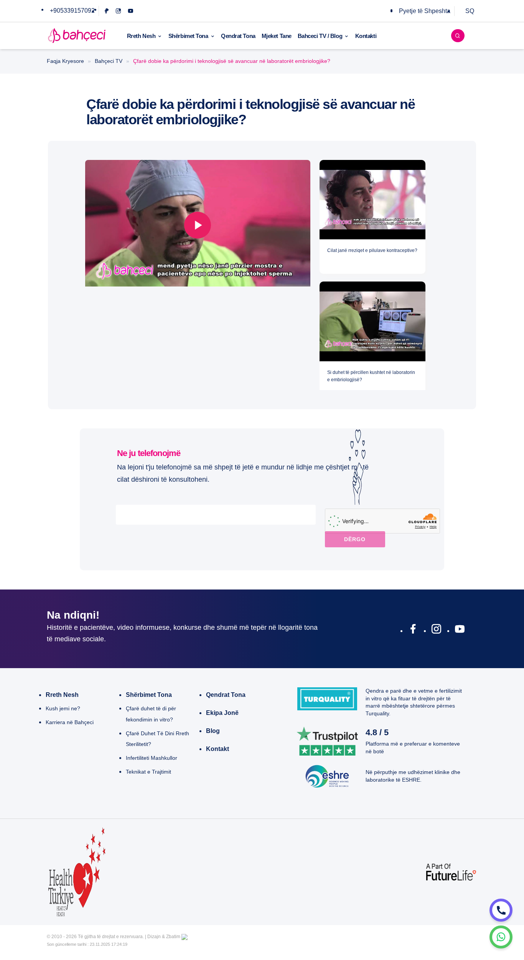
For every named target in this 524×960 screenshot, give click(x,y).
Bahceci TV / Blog (320, 36)
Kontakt (217, 749)
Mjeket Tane (277, 36)
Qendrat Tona (238, 36)
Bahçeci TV (108, 61)
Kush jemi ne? (63, 708)
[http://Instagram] (436, 630)
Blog (213, 731)
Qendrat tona (226, 695)
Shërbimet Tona (188, 36)
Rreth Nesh (141, 36)
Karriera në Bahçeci (70, 722)
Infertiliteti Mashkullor (151, 758)
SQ (469, 11)
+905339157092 (72, 10)
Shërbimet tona (149, 695)
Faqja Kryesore (65, 61)
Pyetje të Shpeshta (424, 11)
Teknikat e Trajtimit (148, 772)
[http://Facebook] (413, 630)
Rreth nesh (62, 695)
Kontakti (365, 36)
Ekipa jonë (222, 713)
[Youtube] (130, 11)
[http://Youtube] (460, 630)
